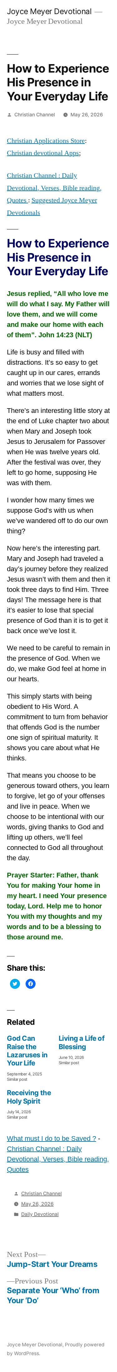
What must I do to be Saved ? (51, 1138)
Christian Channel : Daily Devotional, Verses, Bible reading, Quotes (54, 188)
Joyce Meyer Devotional (49, 11)
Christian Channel (34, 115)
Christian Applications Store (46, 140)
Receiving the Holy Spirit (29, 1097)
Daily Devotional (40, 1214)
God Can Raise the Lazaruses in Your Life (27, 1050)
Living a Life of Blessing (82, 1042)
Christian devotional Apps (43, 153)
